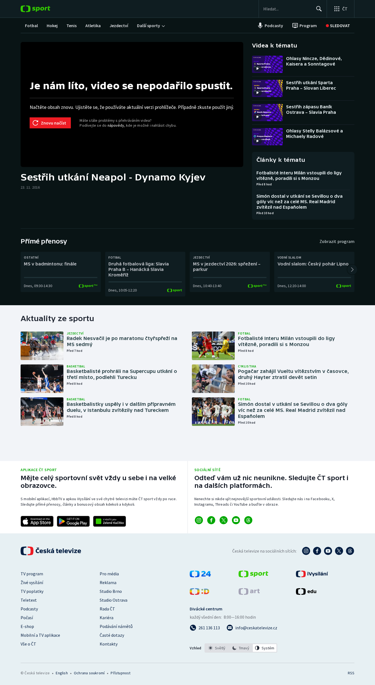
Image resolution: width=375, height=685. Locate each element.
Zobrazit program (337, 241)
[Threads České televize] (350, 551)
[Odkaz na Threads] (248, 520)
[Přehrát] (257, 68)
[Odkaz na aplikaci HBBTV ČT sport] (109, 521)
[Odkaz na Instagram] (198, 520)
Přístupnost (120, 672)
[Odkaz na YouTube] (235, 520)
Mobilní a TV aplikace (40, 635)
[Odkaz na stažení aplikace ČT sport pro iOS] (37, 521)
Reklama (108, 582)
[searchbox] (287, 9)
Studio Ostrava (113, 600)
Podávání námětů (116, 626)
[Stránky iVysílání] (312, 575)
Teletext (29, 600)
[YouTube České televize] (328, 551)
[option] (217, 648)
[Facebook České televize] (317, 551)
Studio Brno (111, 591)
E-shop (27, 626)
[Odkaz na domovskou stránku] (44, 8)
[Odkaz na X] (223, 520)
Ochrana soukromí (89, 672)
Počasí (27, 617)
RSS (351, 672)
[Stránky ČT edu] (306, 593)
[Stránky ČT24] (200, 575)
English (62, 672)
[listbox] (241, 648)
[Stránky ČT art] (249, 593)
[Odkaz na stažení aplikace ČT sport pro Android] (73, 521)
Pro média (109, 573)
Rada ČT (107, 609)
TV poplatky (32, 591)
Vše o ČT (28, 644)
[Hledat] (319, 9)
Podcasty (29, 609)
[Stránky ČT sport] (253, 575)
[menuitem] (31, 25)
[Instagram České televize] (306, 551)
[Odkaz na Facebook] (211, 520)
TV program (32, 573)
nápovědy (116, 125)
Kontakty (108, 644)
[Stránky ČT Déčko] (199, 593)
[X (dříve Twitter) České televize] (339, 551)
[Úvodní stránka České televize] (51, 551)
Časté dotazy (112, 635)
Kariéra (106, 617)
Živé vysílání (32, 582)
